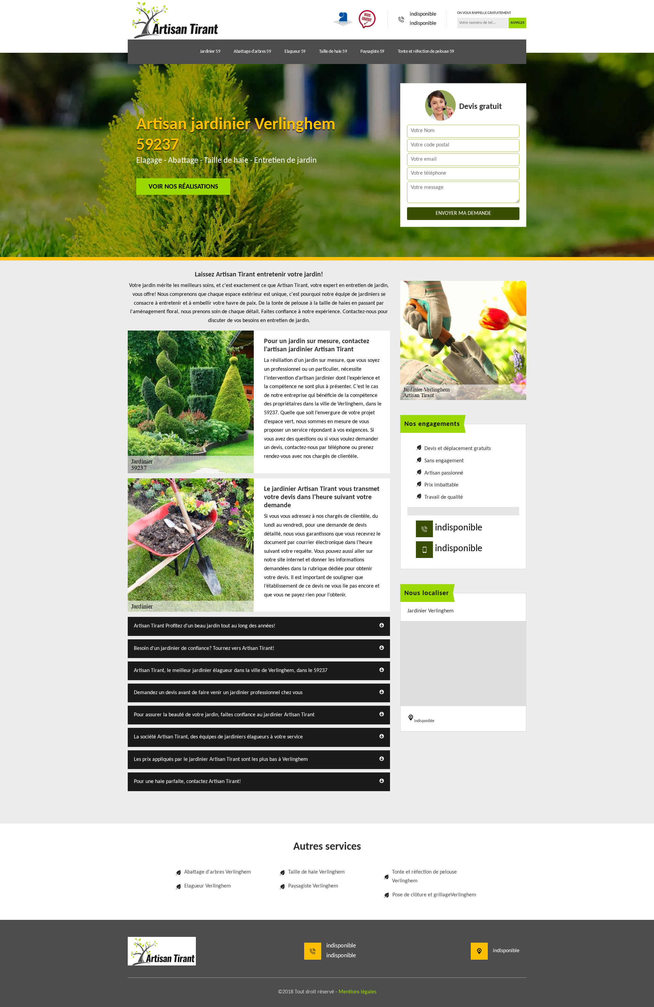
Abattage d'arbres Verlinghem (217, 872)
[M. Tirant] (174, 19)
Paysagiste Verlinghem (313, 886)
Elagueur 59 (295, 51)
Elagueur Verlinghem (207, 886)
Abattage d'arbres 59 (252, 51)
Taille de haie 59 (333, 51)
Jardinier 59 (210, 51)
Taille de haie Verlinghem (316, 872)
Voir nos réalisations (183, 186)
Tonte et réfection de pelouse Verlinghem (424, 876)
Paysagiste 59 (372, 51)
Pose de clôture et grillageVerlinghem (434, 895)
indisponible (423, 14)
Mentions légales (357, 992)
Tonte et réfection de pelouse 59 (426, 51)
